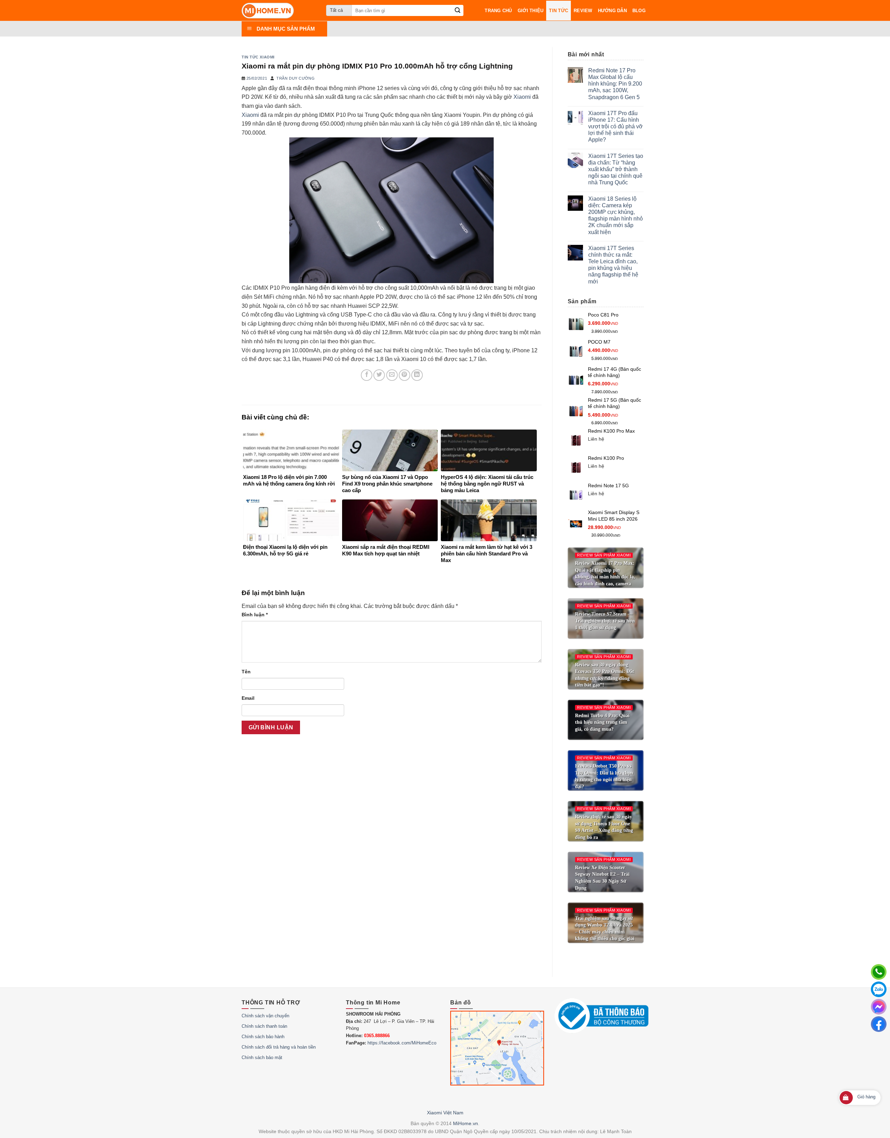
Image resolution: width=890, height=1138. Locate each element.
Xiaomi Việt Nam (445, 1112)
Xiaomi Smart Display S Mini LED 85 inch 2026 (613, 516)
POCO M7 (599, 342)
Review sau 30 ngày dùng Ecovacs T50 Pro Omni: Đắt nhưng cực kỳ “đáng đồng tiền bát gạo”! (604, 675)
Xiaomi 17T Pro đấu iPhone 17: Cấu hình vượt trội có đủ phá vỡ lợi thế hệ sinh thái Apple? (615, 126)
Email (248, 698)
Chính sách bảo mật (262, 1057)
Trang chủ (498, 10)
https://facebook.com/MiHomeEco (401, 1042)
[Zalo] (879, 989)
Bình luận (255, 614)
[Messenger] (879, 1007)
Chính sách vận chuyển (265, 1015)
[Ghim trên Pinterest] (404, 375)
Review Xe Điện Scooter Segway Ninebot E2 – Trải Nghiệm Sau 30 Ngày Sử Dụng (602, 878)
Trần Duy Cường (295, 78)
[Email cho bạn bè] (392, 375)
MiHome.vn (465, 1123)
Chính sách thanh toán (264, 1026)
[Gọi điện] (879, 972)
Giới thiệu (531, 10)
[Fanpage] (879, 1024)
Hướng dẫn (612, 10)
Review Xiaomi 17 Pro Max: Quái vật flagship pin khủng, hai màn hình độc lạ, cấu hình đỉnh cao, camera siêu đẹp (605, 577)
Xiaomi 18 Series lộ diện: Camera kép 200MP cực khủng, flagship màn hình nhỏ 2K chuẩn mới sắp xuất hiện (615, 215)
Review (583, 10)
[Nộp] (457, 10)
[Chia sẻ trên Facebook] (366, 375)
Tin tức (558, 10)
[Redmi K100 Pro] (576, 467)
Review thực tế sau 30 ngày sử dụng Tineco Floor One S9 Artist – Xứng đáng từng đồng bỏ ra (604, 827)
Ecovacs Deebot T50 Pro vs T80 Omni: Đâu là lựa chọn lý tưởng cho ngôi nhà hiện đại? (604, 776)
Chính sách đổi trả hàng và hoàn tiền (279, 1047)
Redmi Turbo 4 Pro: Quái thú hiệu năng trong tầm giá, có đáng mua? (602, 722)
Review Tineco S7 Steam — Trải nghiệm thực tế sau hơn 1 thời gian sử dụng (605, 620)
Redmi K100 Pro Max (611, 431)
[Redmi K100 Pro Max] (576, 440)
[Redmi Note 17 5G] (576, 494)
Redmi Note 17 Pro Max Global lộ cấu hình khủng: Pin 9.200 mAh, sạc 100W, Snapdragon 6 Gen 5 (615, 83)
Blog (639, 10)
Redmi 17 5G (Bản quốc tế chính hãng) (614, 403)
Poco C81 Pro (603, 315)
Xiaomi (522, 97)
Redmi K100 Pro (606, 458)
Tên (246, 671)
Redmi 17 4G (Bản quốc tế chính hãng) (614, 372)
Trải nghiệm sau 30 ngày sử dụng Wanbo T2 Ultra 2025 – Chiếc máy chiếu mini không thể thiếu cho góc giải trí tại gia (604, 932)
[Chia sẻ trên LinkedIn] (417, 375)
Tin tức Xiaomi (258, 57)
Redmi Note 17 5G (608, 485)
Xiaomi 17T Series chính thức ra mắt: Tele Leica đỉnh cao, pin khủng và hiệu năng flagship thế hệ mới (613, 264)
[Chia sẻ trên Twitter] (379, 375)
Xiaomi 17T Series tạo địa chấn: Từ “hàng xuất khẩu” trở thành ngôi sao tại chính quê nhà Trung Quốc (615, 169)
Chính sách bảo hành (263, 1036)
